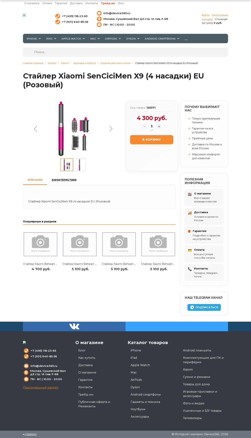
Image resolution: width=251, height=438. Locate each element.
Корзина (207, 19)
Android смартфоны (146, 394)
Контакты (91, 3)
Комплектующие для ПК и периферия (203, 360)
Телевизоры (192, 418)
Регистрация (220, 14)
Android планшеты (197, 350)
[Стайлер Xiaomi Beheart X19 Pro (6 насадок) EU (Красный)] (79, 244)
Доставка (76, 3)
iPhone (136, 350)
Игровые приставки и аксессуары (200, 394)
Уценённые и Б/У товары (202, 410)
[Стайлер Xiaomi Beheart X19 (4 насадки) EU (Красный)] (40, 244)
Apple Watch (140, 365)
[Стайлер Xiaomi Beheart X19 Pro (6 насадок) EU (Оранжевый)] (119, 244)
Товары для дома (196, 384)
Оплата (47, 3)
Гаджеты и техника (145, 402)
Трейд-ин (108, 3)
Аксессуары (140, 416)
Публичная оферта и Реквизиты (94, 404)
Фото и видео (193, 403)
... (186, 38)
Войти (205, 14)
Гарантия (61, 3)
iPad (134, 358)
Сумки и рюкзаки (196, 377)
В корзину (151, 139)
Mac (134, 372)
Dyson (135, 387)
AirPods (136, 380)
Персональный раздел (40, 387)
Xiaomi (188, 369)
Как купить (86, 358)
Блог (121, 3)
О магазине (32, 3)
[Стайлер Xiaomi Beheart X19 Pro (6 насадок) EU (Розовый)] (158, 244)
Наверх (31, 434)
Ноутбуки (138, 409)
